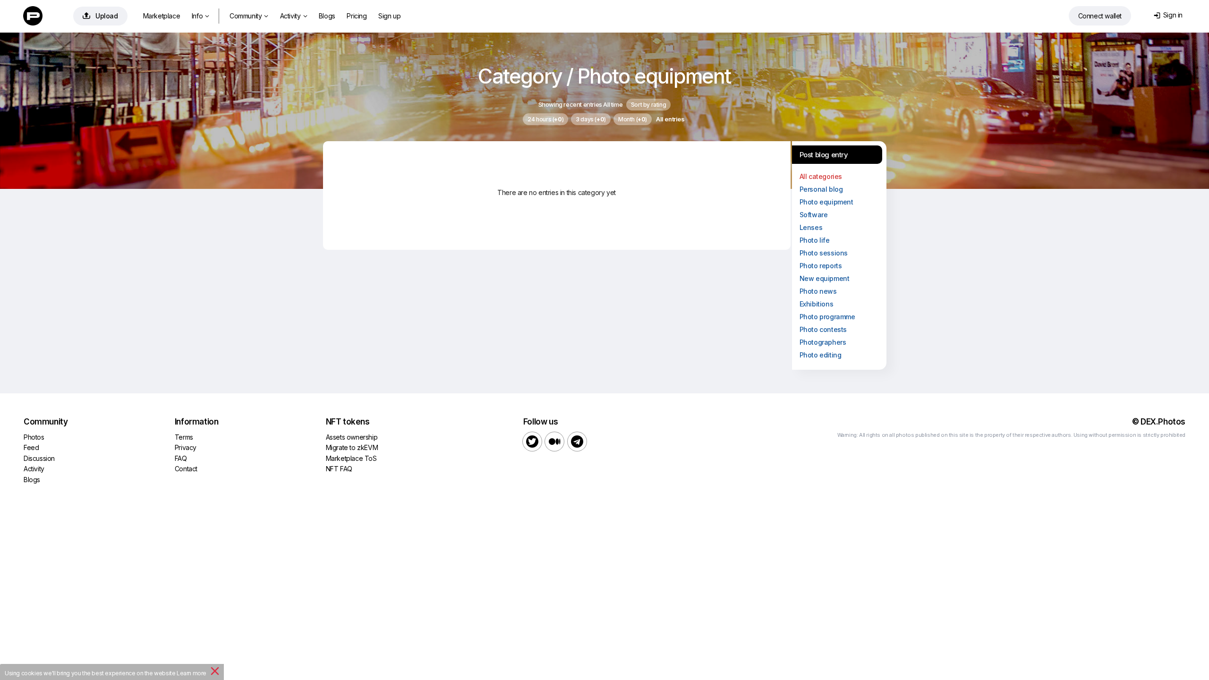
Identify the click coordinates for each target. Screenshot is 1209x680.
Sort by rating (648, 104)
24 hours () (545, 119)
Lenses (811, 227)
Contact (186, 469)
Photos (34, 437)
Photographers (823, 342)
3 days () (591, 119)
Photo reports (821, 266)
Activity (293, 16)
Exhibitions (817, 304)
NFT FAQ (339, 469)
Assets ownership (352, 437)
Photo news (818, 291)
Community (249, 16)
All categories (821, 176)
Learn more (191, 673)
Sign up (389, 16)
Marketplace (161, 16)
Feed (31, 447)
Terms (184, 437)
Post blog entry (824, 154)
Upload (100, 16)
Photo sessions (824, 253)
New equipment (825, 278)
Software (814, 215)
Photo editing (821, 355)
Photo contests (823, 329)
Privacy (185, 447)
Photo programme (827, 317)
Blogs (327, 16)
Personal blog (821, 189)
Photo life (815, 240)
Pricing (356, 16)
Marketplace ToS (351, 458)
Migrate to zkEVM (352, 447)
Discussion (39, 458)
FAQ (181, 458)
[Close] (215, 673)
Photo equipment (826, 202)
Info (200, 16)
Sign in (1168, 15)
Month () (632, 119)
